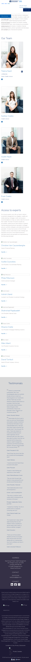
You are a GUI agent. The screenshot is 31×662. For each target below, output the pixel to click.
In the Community (5, 23)
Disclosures (22, 645)
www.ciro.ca (6, 610)
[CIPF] (24, 606)
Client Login (27, 10)
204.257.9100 (23, 5)
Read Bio (3, 252)
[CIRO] (10, 606)
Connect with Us (5, 26)
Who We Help (5, 19)
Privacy (17, 645)
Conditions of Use (10, 645)
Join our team (4, 29)
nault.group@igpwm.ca (25, 7)
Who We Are (4, 16)
